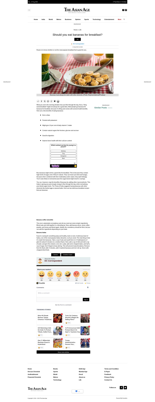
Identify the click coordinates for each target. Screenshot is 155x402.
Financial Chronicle (34, 377)
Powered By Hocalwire (121, 398)
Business (68, 19)
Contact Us (108, 380)
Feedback (107, 374)
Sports (86, 19)
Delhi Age (82, 369)
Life (77, 39)
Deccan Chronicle (34, 371)
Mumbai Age (83, 371)
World (51, 19)
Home (36, 19)
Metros (59, 19)
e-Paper (115, 2)
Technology (97, 19)
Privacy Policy (109, 377)
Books (55, 369)
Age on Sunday (122, 2)
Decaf (81, 374)
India (43, 19)
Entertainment (109, 19)
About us (82, 377)
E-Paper (107, 371)
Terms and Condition (111, 369)
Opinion (78, 19)
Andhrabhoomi (33, 374)
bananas (55, 254)
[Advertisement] (63, 205)
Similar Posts (100, 108)
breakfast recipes (68, 254)
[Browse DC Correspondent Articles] (40, 260)
